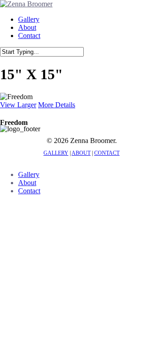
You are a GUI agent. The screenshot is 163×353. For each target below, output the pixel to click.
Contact (29, 191)
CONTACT (107, 153)
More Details (56, 105)
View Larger (18, 105)
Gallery (28, 174)
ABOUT (81, 153)
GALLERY (55, 153)
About (27, 182)
